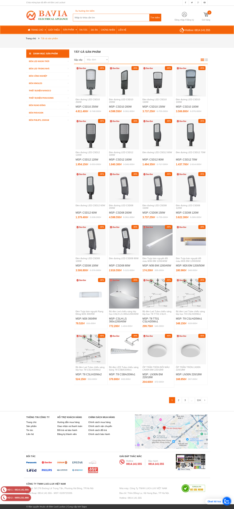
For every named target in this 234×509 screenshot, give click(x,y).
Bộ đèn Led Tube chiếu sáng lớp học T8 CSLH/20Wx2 (90, 368)
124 (199, 400)
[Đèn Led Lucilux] (47, 15)
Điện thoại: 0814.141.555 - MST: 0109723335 (49, 493)
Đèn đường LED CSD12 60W (90, 205)
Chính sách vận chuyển (100, 426)
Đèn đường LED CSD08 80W (123, 258)
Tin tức (29, 430)
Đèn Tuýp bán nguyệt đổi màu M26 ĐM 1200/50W (188, 259)
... (192, 400)
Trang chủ (31, 422)
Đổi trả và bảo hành (67, 430)
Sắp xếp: (78, 59)
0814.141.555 (202, 30)
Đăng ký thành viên (67, 434)
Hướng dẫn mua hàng (68, 422)
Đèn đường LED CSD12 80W (157, 152)
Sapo (84, 506)
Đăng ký (190, 20)
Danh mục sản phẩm (45, 53)
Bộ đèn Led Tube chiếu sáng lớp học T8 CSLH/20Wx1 (190, 312)
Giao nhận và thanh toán (69, 426)
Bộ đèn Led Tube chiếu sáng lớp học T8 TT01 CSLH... (156, 312)
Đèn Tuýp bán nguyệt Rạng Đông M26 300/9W (89, 312)
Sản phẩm (31, 426)
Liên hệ (30, 434)
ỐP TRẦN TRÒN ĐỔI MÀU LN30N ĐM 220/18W (156, 368)
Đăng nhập (179, 20)
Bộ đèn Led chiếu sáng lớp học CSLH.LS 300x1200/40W (123, 312)
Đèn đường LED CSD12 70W (190, 152)
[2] (205, 400)
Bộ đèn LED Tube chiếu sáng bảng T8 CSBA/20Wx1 (123, 368)
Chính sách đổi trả (97, 430)
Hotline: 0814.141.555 (130, 498)
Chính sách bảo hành (99, 434)
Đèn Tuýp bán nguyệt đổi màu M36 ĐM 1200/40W (155, 259)
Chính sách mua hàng (99, 422)
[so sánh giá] (194, 488)
